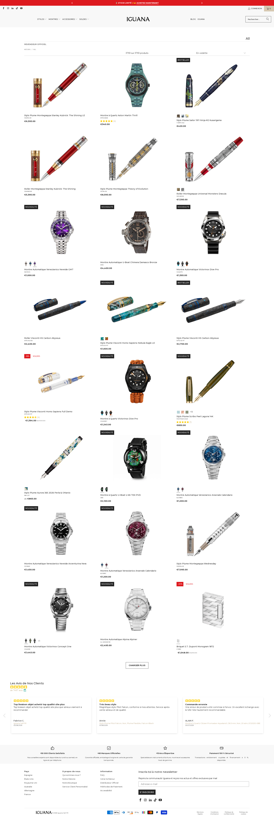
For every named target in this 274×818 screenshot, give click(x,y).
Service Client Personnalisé (75, 786)
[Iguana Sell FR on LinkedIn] (12, 8)
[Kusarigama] (178, 115)
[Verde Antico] (187, 412)
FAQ (102, 775)
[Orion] (106, 338)
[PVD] (102, 489)
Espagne (28, 775)
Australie (28, 786)
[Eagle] (102, 338)
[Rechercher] (267, 19)
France (27, 794)
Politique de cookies (243, 813)
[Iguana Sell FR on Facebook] (3, 8)
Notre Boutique (69, 783)
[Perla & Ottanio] (26, 488)
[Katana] (187, 115)
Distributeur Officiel (109, 783)
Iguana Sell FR (63, 813)
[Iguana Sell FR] (138, 19)
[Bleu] (30, 264)
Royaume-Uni (30, 783)
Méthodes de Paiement (111, 786)
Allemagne (29, 790)
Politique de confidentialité (229, 813)
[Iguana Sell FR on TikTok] (17, 8)
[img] (138, 687)
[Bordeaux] (182, 489)
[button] (42, 19)
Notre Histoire (68, 779)
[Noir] (26, 264)
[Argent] (178, 641)
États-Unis (28, 779)
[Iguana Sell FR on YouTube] (21, 8)
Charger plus (137, 665)
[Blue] (178, 412)
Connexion (256, 8)
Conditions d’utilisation (214, 813)
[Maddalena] (182, 412)
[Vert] (30, 641)
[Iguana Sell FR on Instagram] (8, 8)
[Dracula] (182, 189)
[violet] (35, 264)
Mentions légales (200, 813)
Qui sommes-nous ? (71, 775)
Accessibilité (106, 790)
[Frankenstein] (178, 189)
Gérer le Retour (107, 779)
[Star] (182, 115)
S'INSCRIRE (147, 792)
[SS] (106, 489)
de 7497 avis (16, 690)
